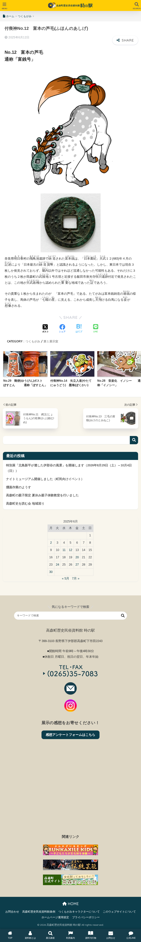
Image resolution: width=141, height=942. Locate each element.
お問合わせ (12, 911)
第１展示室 (51, 341)
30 (51, 572)
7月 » (75, 578)
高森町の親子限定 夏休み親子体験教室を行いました (42, 495)
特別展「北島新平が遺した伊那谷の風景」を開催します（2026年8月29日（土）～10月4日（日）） (69, 468)
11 (64, 550)
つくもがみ (33, 341)
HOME (73, 903)
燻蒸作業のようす (18, 487)
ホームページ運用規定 (55, 917)
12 (70, 550)
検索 (134, 440)
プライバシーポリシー (86, 917)
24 (57, 564)
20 (77, 557)
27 (77, 564)
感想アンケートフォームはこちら (70, 735)
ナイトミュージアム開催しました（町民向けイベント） (45, 479)
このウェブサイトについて (119, 911)
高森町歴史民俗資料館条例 (38, 911)
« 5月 (65, 578)
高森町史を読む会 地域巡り (25, 503)
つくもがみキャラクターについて (79, 911)
